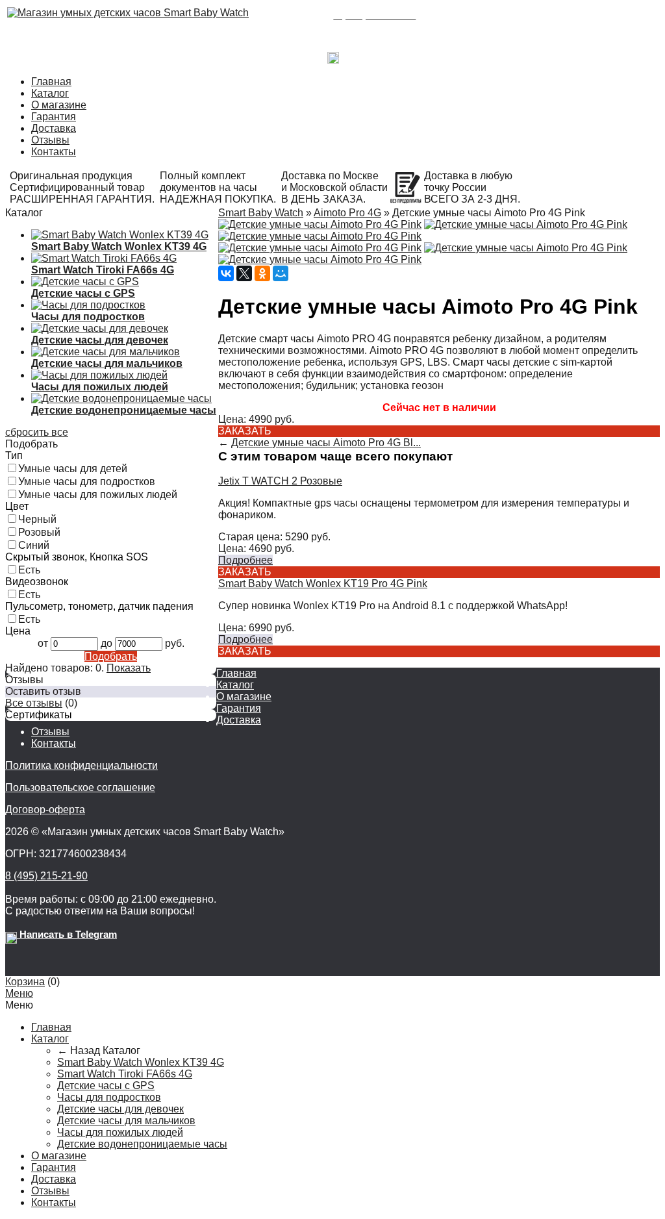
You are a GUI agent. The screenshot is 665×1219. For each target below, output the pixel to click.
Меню (19, 993)
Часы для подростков (109, 1097)
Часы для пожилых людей (120, 1132)
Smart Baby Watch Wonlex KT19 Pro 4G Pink (322, 583)
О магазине (58, 104)
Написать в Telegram (387, 54)
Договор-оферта (45, 809)
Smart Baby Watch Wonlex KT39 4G (140, 1062)
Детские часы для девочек (120, 1108)
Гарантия (53, 116)
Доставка (53, 128)
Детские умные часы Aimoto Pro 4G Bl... (326, 442)
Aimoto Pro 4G (347, 212)
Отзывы (50, 139)
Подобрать (110, 656)
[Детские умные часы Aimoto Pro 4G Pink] (319, 224)
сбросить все (36, 432)
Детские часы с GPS (106, 1085)
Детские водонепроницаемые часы (142, 1144)
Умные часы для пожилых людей (97, 494)
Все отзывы (33, 703)
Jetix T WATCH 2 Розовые (280, 480)
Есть (29, 569)
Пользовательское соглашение (80, 787)
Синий (33, 545)
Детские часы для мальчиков (126, 1120)
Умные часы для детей (72, 468)
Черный (37, 519)
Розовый (39, 532)
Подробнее (245, 560)
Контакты (53, 151)
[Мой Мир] (280, 273)
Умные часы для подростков (86, 481)
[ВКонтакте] (226, 273)
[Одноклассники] (262, 273)
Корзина (25, 981)
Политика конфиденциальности (81, 765)
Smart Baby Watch (260, 212)
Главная (51, 81)
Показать (129, 667)
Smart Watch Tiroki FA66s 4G (124, 1073)
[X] (244, 273)
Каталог (50, 93)
